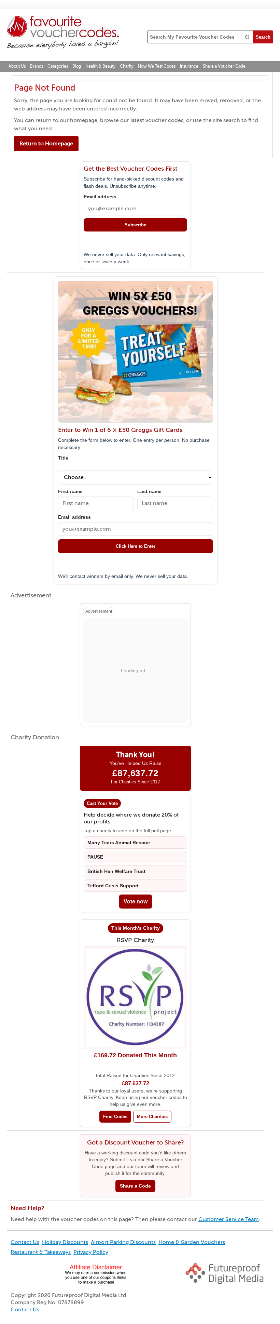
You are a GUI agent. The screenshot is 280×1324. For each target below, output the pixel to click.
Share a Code (135, 1186)
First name (70, 491)
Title (63, 458)
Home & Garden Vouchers (191, 1242)
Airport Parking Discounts (123, 1242)
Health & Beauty (100, 66)
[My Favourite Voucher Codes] (63, 33)
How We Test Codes (157, 66)
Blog (76, 66)
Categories (57, 66)
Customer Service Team (228, 1219)
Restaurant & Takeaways (41, 1252)
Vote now (136, 901)
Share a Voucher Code (224, 66)
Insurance (189, 66)
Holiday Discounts (65, 1242)
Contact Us (25, 1242)
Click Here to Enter (135, 546)
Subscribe (135, 224)
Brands (36, 66)
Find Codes (115, 1116)
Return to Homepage (46, 144)
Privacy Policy (90, 1252)
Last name (149, 491)
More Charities (152, 1116)
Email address (100, 196)
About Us (17, 66)
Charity (127, 66)
